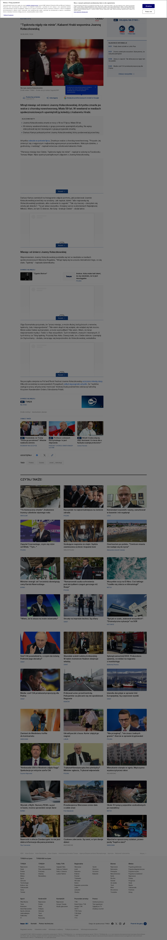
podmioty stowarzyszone (32, 5)
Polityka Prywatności (8, 15)
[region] (83, 9)
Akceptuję (149, 6)
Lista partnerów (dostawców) (81, 12)
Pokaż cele (148, 11)
